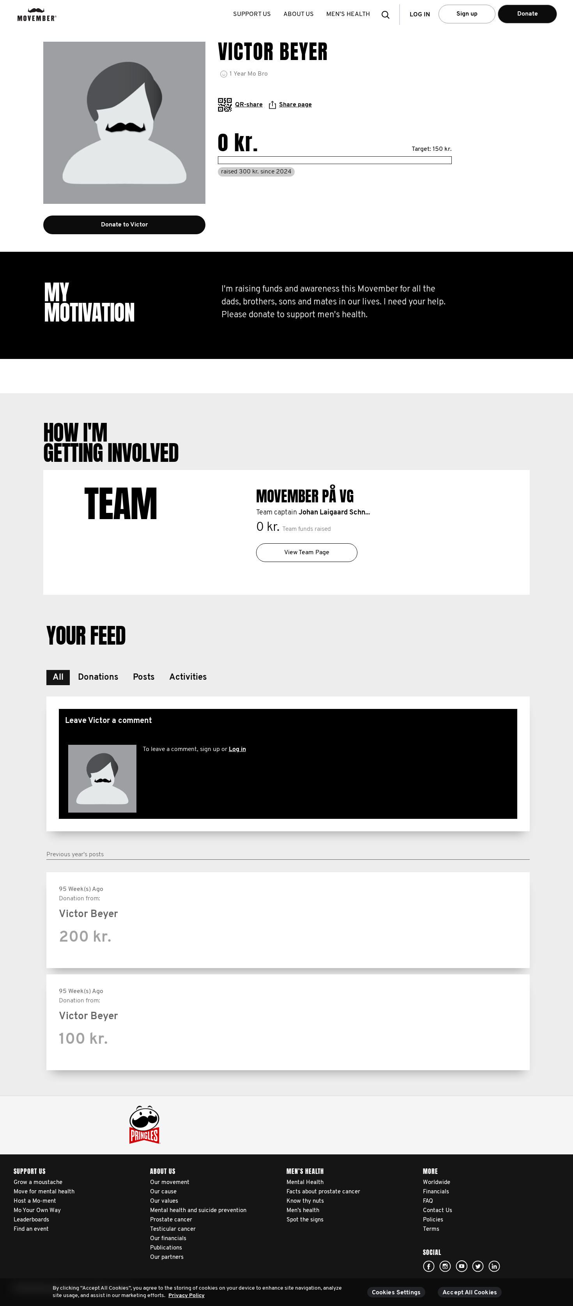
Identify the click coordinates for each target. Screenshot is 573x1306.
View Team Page (306, 553)
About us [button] (298, 14)
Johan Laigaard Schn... (334, 512)
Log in (237, 749)
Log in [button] (420, 15)
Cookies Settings (396, 1293)
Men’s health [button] (348, 14)
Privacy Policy (186, 1296)
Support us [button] (252, 14)
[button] (388, 14)
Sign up (467, 14)
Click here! (429, 1266)
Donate (527, 14)
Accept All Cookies (469, 1293)
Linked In (494, 1266)
